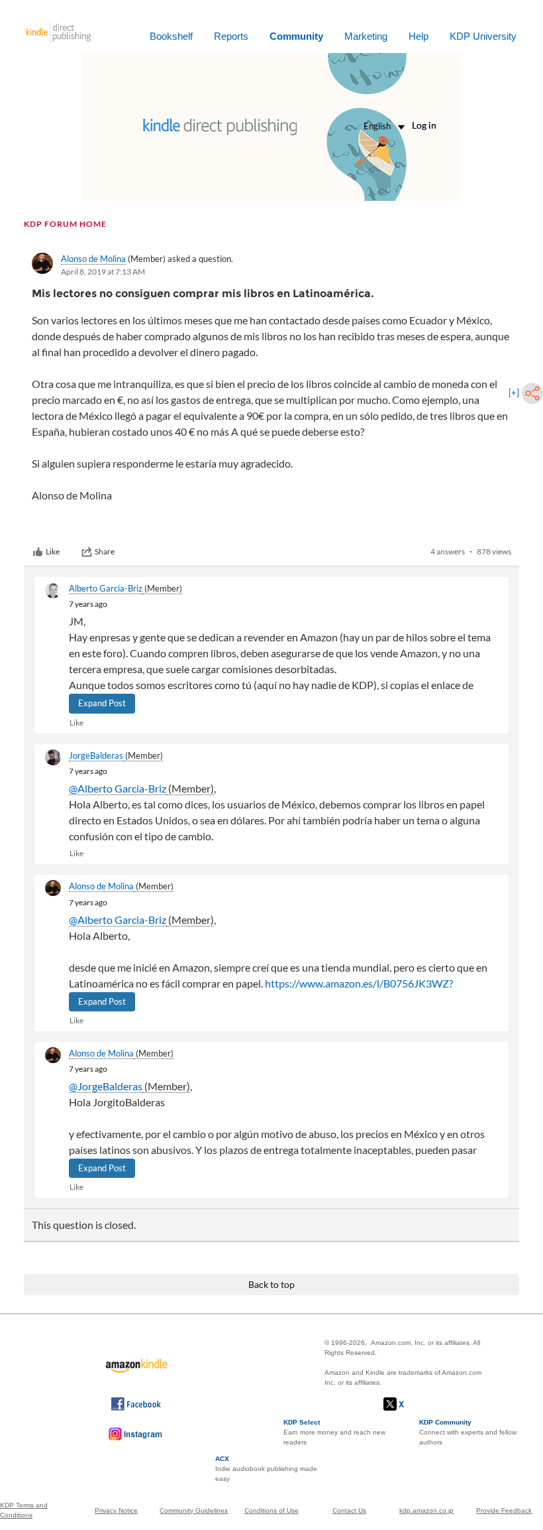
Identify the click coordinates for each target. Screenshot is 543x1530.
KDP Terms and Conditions (24, 1510)
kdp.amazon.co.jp (426, 1510)
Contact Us (349, 1510)
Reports (231, 36)
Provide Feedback (504, 1510)
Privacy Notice (116, 1510)
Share (105, 551)
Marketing (365, 36)
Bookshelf (171, 36)
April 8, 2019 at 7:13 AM (103, 272)
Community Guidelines (194, 1510)
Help (418, 36)
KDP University (483, 36)
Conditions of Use (271, 1510)
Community (296, 36)
